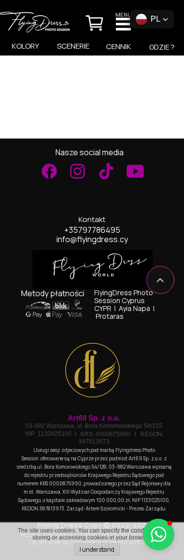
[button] (152, 19)
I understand (96, 549)
